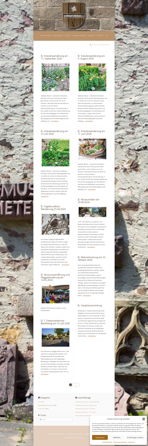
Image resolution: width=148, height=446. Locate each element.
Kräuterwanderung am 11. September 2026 (54, 57)
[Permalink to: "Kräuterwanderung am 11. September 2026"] (55, 77)
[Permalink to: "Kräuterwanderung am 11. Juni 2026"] (92, 149)
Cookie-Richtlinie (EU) (75, 434)
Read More (55, 121)
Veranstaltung (42, 408)
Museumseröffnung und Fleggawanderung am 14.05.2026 (55, 277)
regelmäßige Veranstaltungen (46, 405)
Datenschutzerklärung (120, 442)
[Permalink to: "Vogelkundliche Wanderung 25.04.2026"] (55, 224)
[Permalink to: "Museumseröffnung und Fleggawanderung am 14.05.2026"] (55, 294)
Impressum (131, 442)
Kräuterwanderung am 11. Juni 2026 (91, 132)
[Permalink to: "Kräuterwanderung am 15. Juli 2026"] (55, 152)
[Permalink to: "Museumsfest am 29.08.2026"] (92, 212)
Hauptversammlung (91, 305)
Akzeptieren (100, 437)
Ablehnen (116, 437)
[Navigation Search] (106, 36)
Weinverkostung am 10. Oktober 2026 (92, 258)
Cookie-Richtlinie (107, 442)
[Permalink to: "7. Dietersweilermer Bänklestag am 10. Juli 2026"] (55, 337)
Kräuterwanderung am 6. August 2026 (91, 57)
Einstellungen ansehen (135, 437)
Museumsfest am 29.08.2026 (88, 201)
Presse (40, 402)
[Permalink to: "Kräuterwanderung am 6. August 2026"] (92, 77)
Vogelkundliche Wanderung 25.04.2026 (53, 208)
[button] (144, 419)
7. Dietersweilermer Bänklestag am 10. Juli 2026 (55, 322)
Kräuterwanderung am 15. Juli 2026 (54, 132)
